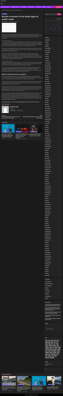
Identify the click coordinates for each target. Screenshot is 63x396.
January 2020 (47, 162)
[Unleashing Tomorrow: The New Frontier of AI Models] (35, 128)
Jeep (50, 347)
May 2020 (47, 154)
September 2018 (48, 192)
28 (55, 30)
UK (52, 355)
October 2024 (47, 71)
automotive (48, 342)
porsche (55, 349)
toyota (49, 355)
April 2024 (47, 79)
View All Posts (20, 110)
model (56, 347)
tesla (57, 354)
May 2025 (47, 58)
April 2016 (47, 248)
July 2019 (46, 175)
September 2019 (48, 171)
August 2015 (47, 265)
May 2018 (47, 200)
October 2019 (47, 169)
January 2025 (47, 64)
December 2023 (48, 87)
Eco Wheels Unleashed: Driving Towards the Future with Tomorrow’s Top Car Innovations (22, 135)
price (46, 350)
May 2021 (47, 129)
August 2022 (47, 121)
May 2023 (47, 102)
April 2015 (47, 273)
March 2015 (47, 275)
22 (57, 28)
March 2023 (47, 106)
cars (57, 342)
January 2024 (47, 85)
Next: (32, 116)
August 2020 (47, 148)
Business (46, 287)
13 (53, 26)
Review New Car (31, 6)
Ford (57, 343)
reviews (54, 352)
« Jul (45, 33)
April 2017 (47, 223)
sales (58, 352)
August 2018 (47, 194)
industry (47, 347)
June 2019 (47, 177)
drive (46, 343)
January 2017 (47, 229)
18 (48, 28)
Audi (55, 340)
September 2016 (48, 237)
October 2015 (47, 260)
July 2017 (46, 217)
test (46, 355)
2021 (49, 340)
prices (50, 350)
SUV (49, 354)
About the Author (6, 28)
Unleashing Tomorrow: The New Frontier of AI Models (35, 134)
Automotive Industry (5, 6)
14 (55, 26)
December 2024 (48, 67)
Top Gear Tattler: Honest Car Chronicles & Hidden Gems (53, 387)
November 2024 (48, 69)
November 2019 (48, 167)
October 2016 (47, 235)
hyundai (54, 345)
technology (53, 354)
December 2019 (48, 164)
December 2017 (48, 206)
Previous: (11, 116)
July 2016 (46, 242)
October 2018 (47, 189)
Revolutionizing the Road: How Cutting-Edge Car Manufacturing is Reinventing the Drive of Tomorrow (52, 309)
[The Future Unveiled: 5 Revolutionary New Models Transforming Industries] (8, 128)
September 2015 (48, 262)
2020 (46, 340)
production (54, 350)
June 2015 (47, 269)
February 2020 (47, 160)
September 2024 (48, 73)
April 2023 (47, 104)
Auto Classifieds (23, 6)
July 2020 (46, 150)
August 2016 (47, 240)
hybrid (50, 345)
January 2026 (47, 50)
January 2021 (47, 137)
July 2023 (46, 98)
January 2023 (47, 110)
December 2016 (48, 231)
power (59, 349)
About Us (49, 6)
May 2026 (47, 46)
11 (48, 26)
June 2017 (47, 219)
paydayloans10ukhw (48, 364)
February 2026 (47, 48)
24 (46, 30)
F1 (54, 343)
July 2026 (46, 42)
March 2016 (47, 250)
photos (51, 349)
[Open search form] (52, 7)
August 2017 (47, 215)
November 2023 (48, 89)
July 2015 (46, 267)
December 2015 (48, 256)
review (51, 352)
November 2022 (48, 114)
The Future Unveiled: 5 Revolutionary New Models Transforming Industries (7, 135)
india (58, 345)
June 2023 (47, 100)
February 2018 (47, 204)
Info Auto (47, 294)
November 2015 (48, 258)
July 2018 (46, 196)
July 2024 (46, 75)
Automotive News (14, 6)
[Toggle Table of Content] (14, 24)
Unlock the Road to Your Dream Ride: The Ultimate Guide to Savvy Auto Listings (9, 388)
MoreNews (31, 394)
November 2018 (48, 187)
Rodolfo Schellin (5, 21)
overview (47, 349)
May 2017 (47, 221)
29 (57, 30)
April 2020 (47, 156)
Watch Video (58, 6)
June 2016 (47, 244)
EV (52, 343)
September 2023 (48, 94)
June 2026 (47, 44)
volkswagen (52, 357)
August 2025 (47, 52)
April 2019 (47, 181)
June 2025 (47, 56)
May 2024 (47, 77)
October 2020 (47, 144)
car (54, 342)
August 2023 (47, 96)
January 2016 (47, 254)
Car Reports (38, 6)
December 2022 (48, 112)
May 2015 (47, 271)
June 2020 (47, 152)
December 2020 (48, 139)
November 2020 (48, 142)
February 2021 (47, 135)
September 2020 (48, 146)
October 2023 (47, 92)
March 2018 (47, 202)
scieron (46, 365)
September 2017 (48, 212)
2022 (52, 340)
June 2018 (47, 198)
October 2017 (47, 210)
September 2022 (48, 119)
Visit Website (13, 110)
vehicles (47, 357)
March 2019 (47, 183)
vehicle (55, 355)
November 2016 (48, 233)
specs (47, 354)
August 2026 (47, 39)
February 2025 (47, 62)
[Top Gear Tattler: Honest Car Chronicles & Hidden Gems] (54, 381)
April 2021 (47, 131)
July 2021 (46, 125)
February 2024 (47, 83)
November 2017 (48, 208)
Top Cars (44, 6)
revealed (47, 352)
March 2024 (47, 81)
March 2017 (47, 225)
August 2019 (47, 173)
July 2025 (46, 54)
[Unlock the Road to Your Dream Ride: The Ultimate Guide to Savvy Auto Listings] (9, 381)
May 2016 (47, 246)
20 (53, 28)
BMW (52, 342)
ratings (58, 350)
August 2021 (47, 123)
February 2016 (47, 252)
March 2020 (47, 158)
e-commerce (47, 292)
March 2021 (47, 133)
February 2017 (47, 227)
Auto (58, 340)
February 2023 (47, 108)
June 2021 (47, 127)
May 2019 (47, 179)
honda (47, 345)
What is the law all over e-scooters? (9, 26)
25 (48, 30)
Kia (53, 347)
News (59, 347)
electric (50, 343)
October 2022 (47, 117)
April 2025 (47, 60)
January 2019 (47, 185)
